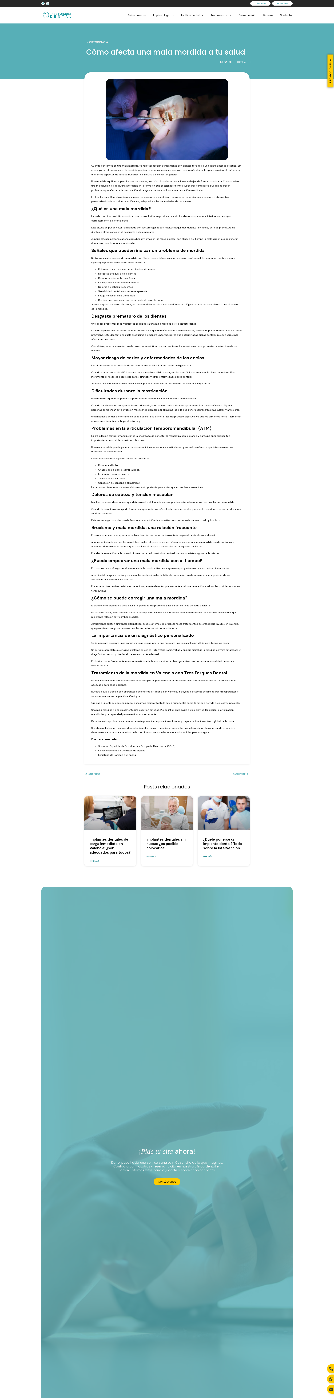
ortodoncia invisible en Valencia (220, 623)
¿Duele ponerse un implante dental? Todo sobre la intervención (222, 844)
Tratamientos (219, 15)
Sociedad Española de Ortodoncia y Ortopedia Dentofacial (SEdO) (136, 746)
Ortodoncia (98, 42)
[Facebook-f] (43, 3)
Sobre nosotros (137, 15)
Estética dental (190, 15)
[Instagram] (47, 3)
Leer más (94, 861)
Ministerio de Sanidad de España (117, 754)
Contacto (286, 15)
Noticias (268, 15)
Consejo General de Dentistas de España (121, 750)
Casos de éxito (247, 15)
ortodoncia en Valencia (126, 201)
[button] (221, 62)
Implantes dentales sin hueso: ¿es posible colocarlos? (166, 844)
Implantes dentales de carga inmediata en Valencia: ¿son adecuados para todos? (110, 846)
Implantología (161, 15)
